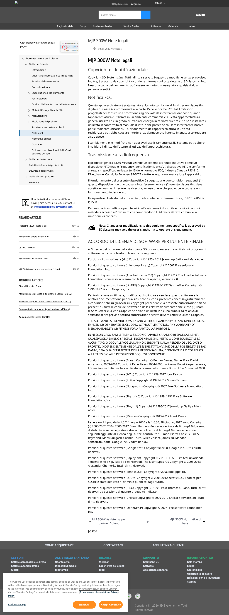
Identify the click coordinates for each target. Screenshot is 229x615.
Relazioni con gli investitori (203, 577)
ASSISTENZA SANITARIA (72, 557)
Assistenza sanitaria (155, 569)
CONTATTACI (113, 545)
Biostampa (61, 569)
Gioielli (15, 569)
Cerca (145, 15)
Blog (102, 569)
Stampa (191, 581)
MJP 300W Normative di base (185, 521)
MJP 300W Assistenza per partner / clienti (109, 521)
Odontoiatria (62, 562)
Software (148, 566)
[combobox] (120, 15)
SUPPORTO (151, 557)
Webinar (104, 562)
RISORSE (105, 557)
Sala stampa (194, 562)
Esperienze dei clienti (112, 566)
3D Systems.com (119, 4)
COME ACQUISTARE (59, 545)
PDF (94, 531)
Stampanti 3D (151, 562)
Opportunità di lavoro (199, 573)
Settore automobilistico (25, 566)
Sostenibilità (194, 569)
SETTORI (17, 557)
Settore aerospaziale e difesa (28, 562)
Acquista (136, 4)
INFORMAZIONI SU (200, 557)
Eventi (190, 566)
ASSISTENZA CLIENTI (168, 545)
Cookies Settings (17, 604)
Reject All (84, 604)
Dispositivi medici (66, 566)
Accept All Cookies (111, 604)
